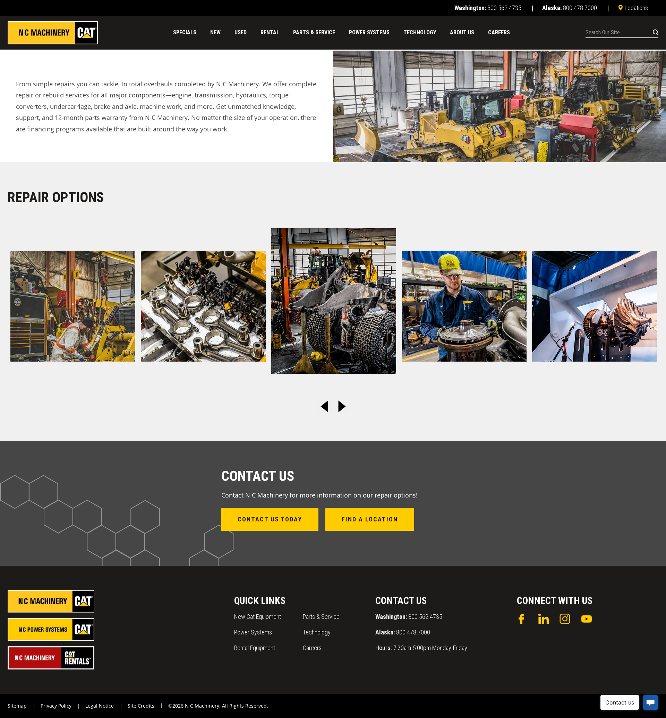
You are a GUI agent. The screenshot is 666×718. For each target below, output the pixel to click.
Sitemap (17, 705)
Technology (317, 632)
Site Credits (141, 705)
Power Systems (253, 632)
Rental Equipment (254, 647)
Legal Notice (99, 705)
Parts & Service (321, 616)
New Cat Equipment (257, 616)
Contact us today (270, 519)
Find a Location (370, 519)
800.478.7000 (402, 632)
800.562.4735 (408, 616)
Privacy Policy (56, 705)
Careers (312, 647)
